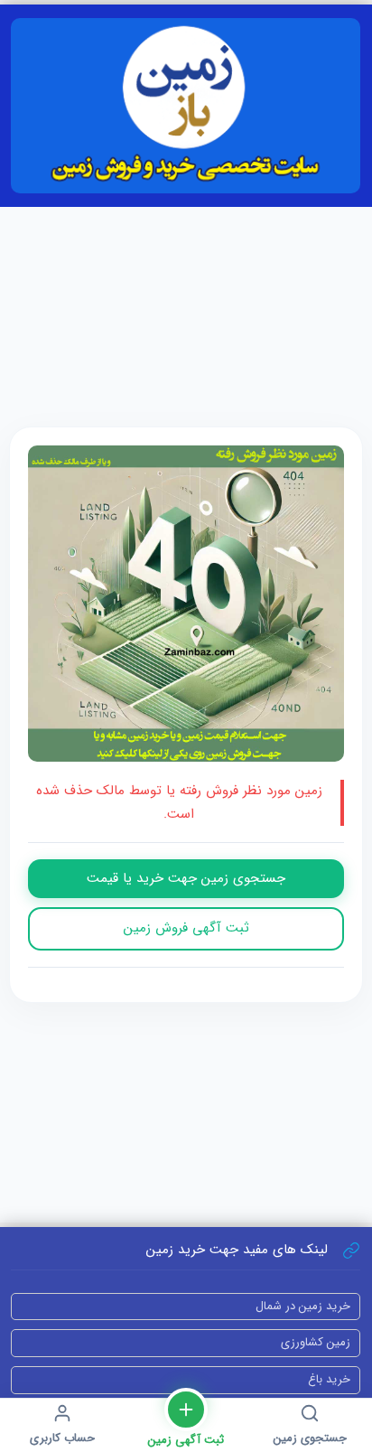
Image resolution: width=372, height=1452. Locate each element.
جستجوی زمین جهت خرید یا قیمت (186, 878)
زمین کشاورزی (315, 1342)
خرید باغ (329, 1379)
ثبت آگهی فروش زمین (186, 928)
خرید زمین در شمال (303, 1306)
